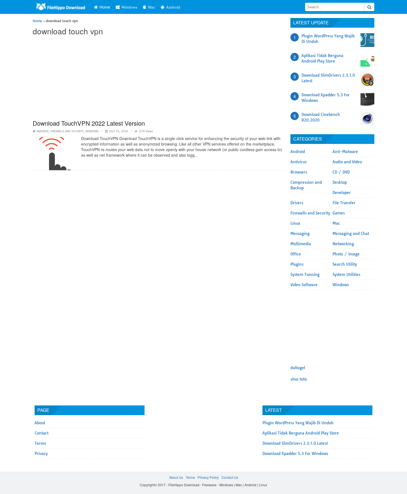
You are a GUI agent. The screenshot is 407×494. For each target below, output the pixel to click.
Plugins (296, 264)
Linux (295, 223)
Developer (342, 192)
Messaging (300, 233)
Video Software (304, 284)
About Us (176, 477)
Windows (129, 7)
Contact (41, 433)
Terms (40, 443)
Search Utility (345, 264)
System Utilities (346, 274)
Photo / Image (346, 254)
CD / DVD (341, 172)
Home (104, 6)
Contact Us (229, 477)
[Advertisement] (159, 78)
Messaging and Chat (351, 233)
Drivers (296, 202)
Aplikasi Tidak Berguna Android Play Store (300, 433)
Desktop (340, 182)
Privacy (41, 453)
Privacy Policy (208, 477)
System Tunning (305, 274)
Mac (151, 7)
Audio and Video (347, 161)
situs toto (298, 379)
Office (295, 254)
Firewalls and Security (67, 131)
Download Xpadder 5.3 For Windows (295, 453)
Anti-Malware (345, 151)
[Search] (369, 7)
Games (339, 213)
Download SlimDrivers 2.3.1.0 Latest (295, 443)
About (40, 422)
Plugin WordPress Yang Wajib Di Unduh (298, 422)
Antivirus (298, 161)
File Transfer (344, 202)
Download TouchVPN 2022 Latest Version (89, 123)
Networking (343, 243)
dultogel (297, 367)
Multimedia (300, 243)
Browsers (298, 172)
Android (173, 7)
